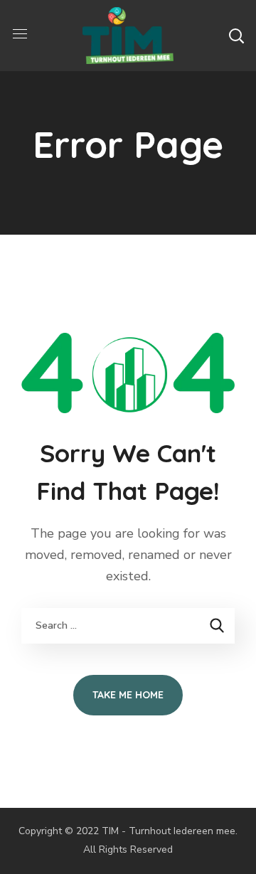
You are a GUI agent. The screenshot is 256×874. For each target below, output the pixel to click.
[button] (236, 35)
